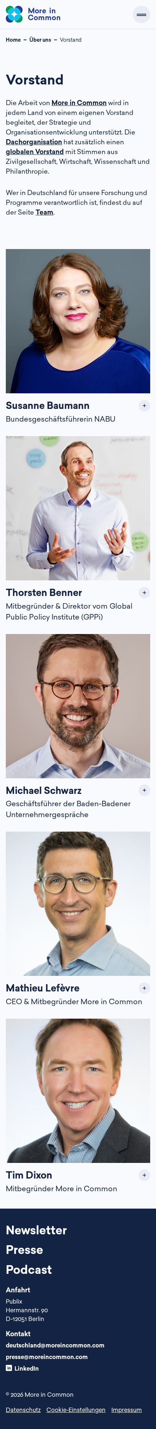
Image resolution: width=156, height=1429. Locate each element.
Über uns (40, 40)
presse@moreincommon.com (47, 1357)
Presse (24, 1249)
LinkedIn (27, 1368)
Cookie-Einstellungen (76, 1409)
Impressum (126, 1409)
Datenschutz (23, 1409)
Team (44, 212)
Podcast (29, 1269)
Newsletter (36, 1230)
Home (13, 40)
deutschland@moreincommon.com (55, 1345)
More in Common (79, 102)
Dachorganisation (34, 141)
